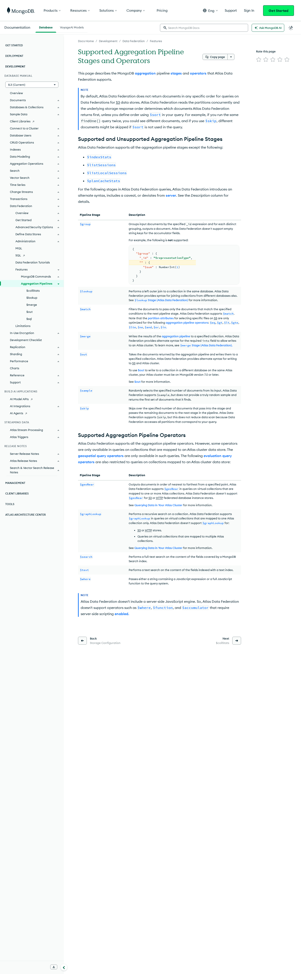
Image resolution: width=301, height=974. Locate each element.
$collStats (33, 290)
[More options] (230, 57)
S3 (118, 102)
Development (108, 41)
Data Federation (134, 41)
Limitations (22, 326)
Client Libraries (20, 121)
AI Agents (16, 413)
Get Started (278, 10)
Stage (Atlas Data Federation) (161, 300)
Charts (14, 368)
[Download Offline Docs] (53, 967)
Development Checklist (26, 340)
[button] (210, 10)
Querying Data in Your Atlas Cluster (158, 505)
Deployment (14, 56)
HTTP (159, 498)
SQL (18, 255)
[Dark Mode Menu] (291, 28)
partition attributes (161, 318)
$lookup (31, 297)
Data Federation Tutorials (32, 262)
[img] (258, 59)
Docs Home (86, 41)
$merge (31, 304)
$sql (29, 319)
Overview (16, 93)
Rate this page (266, 51)
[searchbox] (204, 28)
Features (156, 41)
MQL (18, 248)
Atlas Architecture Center (25, 514)
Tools (9, 504)
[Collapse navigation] (63, 967)
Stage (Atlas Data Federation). (206, 345)
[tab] (45, 27)
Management (15, 483)
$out (137, 381)
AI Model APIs (19, 399)
